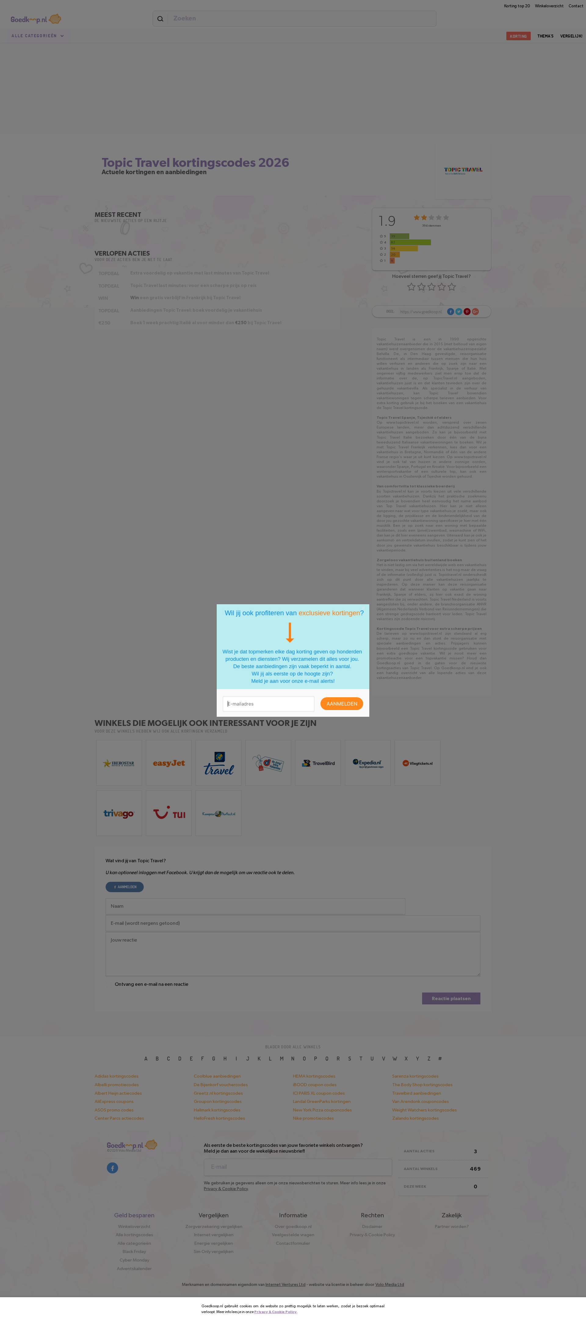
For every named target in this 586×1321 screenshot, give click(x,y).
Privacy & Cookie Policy (275, 1312)
